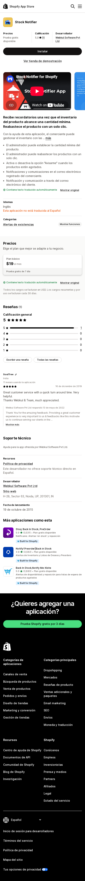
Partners (49, 779)
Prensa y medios (55, 771)
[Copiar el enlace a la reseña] (15, 374)
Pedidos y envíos (15, 695)
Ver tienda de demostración (43, 61)
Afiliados (50, 786)
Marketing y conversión (19, 710)
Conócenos (51, 750)
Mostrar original (69, 190)
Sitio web (9, 491)
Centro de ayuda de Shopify (22, 750)
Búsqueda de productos (19, 681)
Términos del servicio (18, 840)
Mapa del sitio (13, 859)
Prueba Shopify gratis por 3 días (42, 623)
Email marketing (55, 703)
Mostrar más (12, 424)
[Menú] (80, 6)
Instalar (43, 51)
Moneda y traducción (58, 724)
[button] (42, 535)
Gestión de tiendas (16, 717)
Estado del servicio (57, 800)
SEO (46, 710)
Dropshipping (53, 670)
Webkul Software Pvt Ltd (20, 486)
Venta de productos (16, 688)
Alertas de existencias (18, 224)
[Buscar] (73, 6)
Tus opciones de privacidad (22, 869)
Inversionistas (53, 764)
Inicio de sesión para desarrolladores (28, 831)
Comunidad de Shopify (18, 764)
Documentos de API (16, 757)
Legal (47, 793)
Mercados (50, 677)
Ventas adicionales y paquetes (58, 693)
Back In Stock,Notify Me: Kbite (33, 567)
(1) (43, 37)
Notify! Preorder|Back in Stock (34, 548)
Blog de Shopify (14, 771)
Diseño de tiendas (15, 703)
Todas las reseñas (47, 359)
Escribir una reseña (18, 359)
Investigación (12, 779)
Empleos (50, 757)
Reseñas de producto (58, 684)
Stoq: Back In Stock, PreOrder (33, 529)
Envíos (48, 717)
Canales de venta (15, 674)
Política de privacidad (18, 463)
